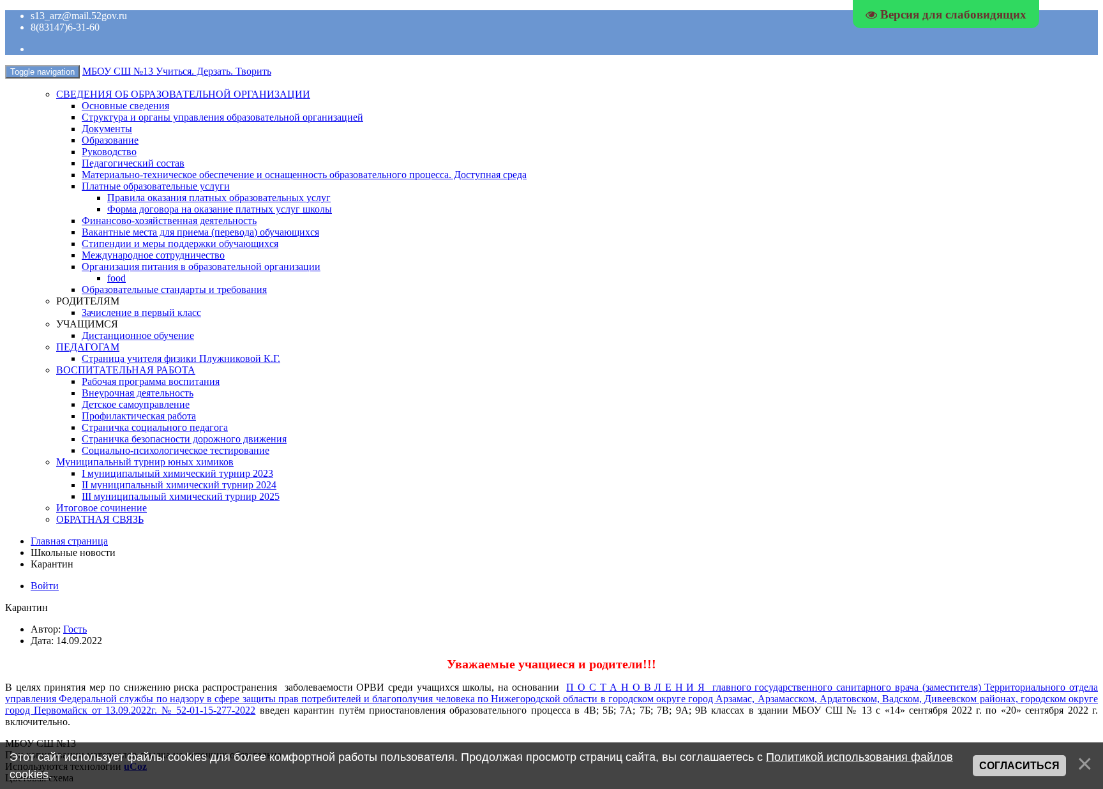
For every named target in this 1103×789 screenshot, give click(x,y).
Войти (45, 585)
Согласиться (1019, 765)
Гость (75, 629)
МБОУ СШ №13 (176, 71)
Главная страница (69, 541)
